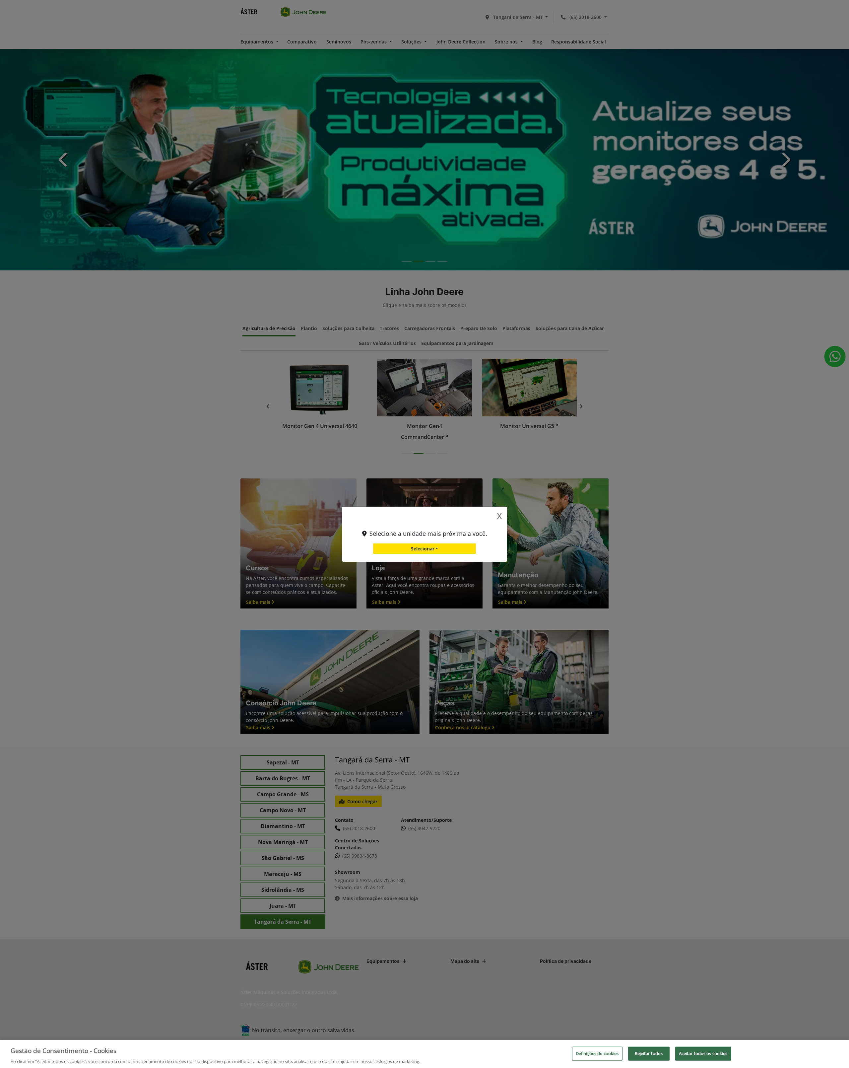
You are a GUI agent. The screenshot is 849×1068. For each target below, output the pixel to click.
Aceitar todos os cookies (703, 1053)
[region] (424, 1054)
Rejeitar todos (649, 1053)
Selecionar (422, 548)
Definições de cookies (597, 1053)
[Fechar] (838, 1053)
